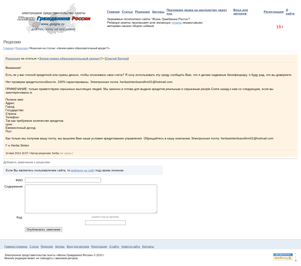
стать (177, 22)
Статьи (127, 11)
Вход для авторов (240, 11)
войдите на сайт (83, 170)
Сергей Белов (117, 58)
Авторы (158, 11)
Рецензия (13, 58)
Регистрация (274, 11)
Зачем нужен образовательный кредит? (70, 58)
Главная (113, 11)
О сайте (290, 11)
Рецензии (142, 11)
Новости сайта (130, 246)
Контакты (148, 246)
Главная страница (15, 246)
